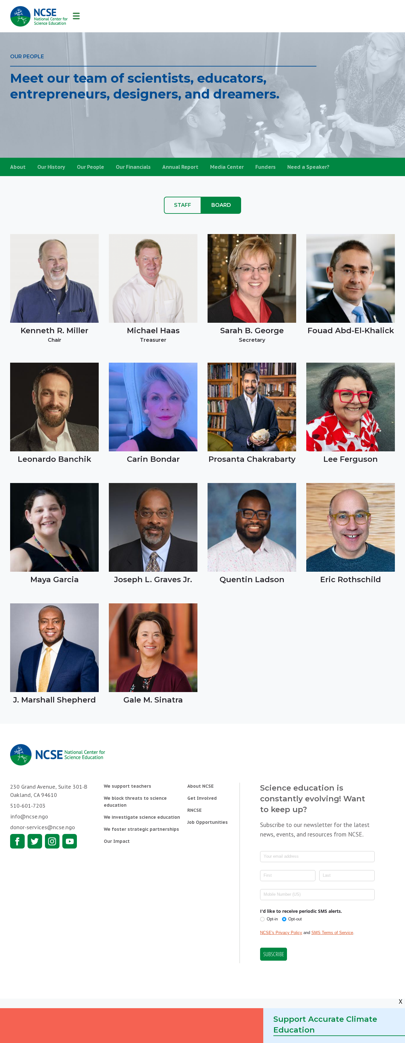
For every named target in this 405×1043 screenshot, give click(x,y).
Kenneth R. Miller (54, 330)
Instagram (52, 841)
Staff (182, 205)
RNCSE (194, 810)
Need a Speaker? (308, 167)
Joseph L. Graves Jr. (153, 579)
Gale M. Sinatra (153, 699)
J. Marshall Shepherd (54, 699)
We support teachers (127, 786)
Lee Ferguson (350, 459)
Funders (265, 167)
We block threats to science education (135, 801)
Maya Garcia (54, 579)
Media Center (227, 167)
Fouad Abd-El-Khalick (351, 330)
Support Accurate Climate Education (325, 1024)
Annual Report (180, 167)
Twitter (35, 841)
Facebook (17, 841)
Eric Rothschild (350, 579)
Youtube (69, 841)
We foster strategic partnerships (141, 829)
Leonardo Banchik (54, 459)
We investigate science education (142, 817)
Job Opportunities (207, 822)
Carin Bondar (153, 459)
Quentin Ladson (252, 579)
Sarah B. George (252, 330)
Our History (51, 167)
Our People (90, 167)
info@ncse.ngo (29, 816)
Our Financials (133, 167)
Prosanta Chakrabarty (252, 459)
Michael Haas (153, 330)
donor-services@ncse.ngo (42, 827)
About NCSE (200, 786)
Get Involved (202, 798)
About (18, 167)
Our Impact (117, 841)
